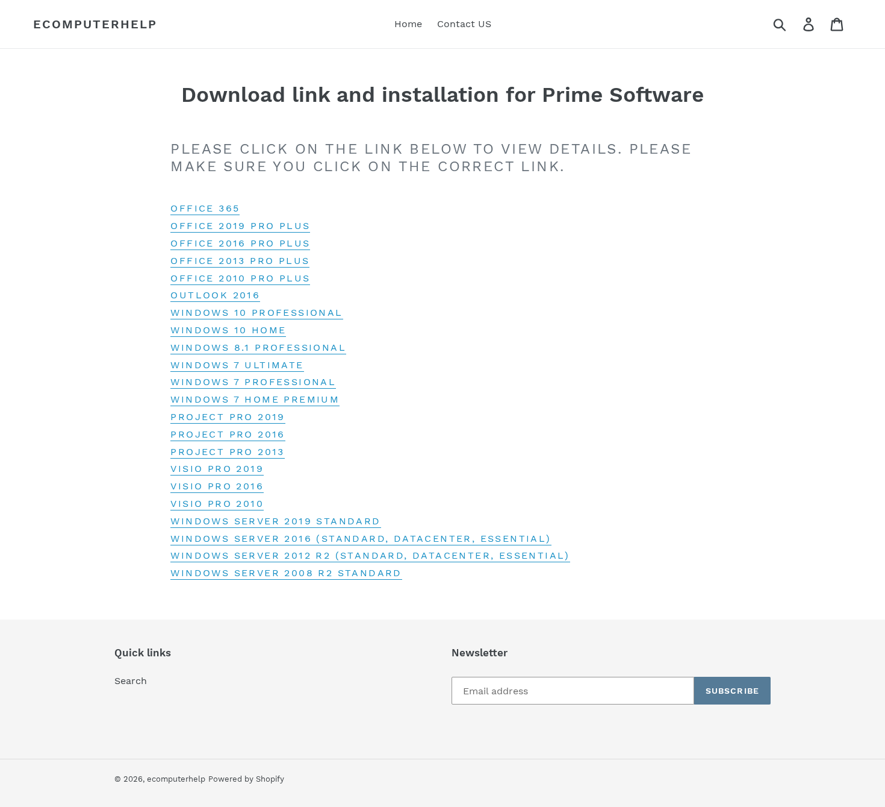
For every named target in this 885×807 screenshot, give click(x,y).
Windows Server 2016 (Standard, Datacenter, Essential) (360, 538)
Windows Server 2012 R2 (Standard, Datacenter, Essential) (370, 555)
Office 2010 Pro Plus (240, 278)
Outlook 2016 (215, 295)
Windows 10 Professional (256, 312)
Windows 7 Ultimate (236, 365)
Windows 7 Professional (253, 382)
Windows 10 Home (228, 330)
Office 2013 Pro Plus (239, 260)
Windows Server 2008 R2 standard (286, 573)
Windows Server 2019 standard (275, 521)
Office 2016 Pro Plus (240, 243)
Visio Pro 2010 (217, 503)
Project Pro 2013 (227, 451)
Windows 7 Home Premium (255, 399)
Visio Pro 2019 (217, 468)
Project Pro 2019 (227, 416)
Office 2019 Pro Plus (240, 225)
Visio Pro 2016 (217, 486)
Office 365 (205, 208)
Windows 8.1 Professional (258, 347)
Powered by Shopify (246, 778)
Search (130, 680)
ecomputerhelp (95, 24)
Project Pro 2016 (227, 434)
